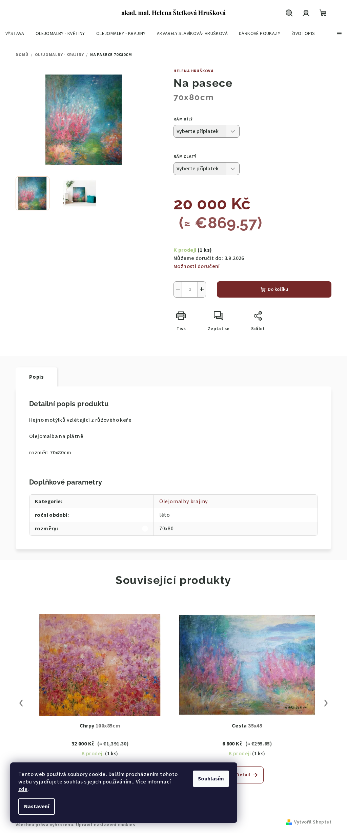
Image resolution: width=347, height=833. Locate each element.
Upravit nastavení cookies (105, 824)
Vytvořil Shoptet (312, 822)
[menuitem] (15, 33)
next (326, 703)
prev (21, 703)
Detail (243, 775)
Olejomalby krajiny (183, 501)
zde (22, 789)
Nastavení (36, 806)
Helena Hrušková (194, 71)
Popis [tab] (36, 377)
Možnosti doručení (197, 266)
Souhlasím (211, 778)
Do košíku (278, 289)
